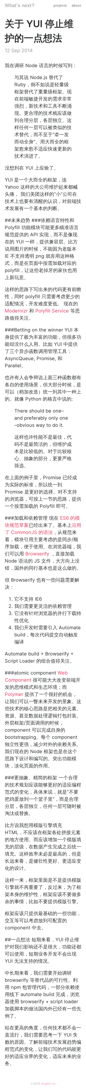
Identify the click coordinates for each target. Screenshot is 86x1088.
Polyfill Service (52, 311)
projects (60, 5)
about (76, 5)
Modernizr (16, 311)
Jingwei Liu (48, 1083)
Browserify (37, 554)
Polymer (14, 694)
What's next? (19, 5)
